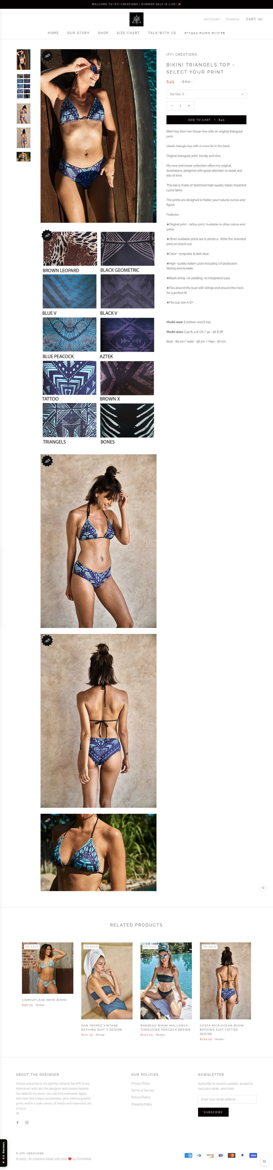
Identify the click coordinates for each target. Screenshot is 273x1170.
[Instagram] (26, 1122)
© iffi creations (30, 1153)
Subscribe (213, 1112)
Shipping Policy (141, 1104)
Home (53, 33)
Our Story (78, 33)
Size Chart (128, 33)
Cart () (254, 19)
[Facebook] (17, 1122)
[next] (260, 987)
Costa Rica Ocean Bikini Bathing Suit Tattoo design (222, 1030)
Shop (103, 33)
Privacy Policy (140, 1083)
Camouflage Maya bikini (44, 999)
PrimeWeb (84, 1159)
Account (212, 19)
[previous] (12, 987)
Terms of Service (142, 1090)
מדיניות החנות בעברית (205, 33)
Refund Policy (140, 1097)
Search (233, 19)
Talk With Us (162, 33)
